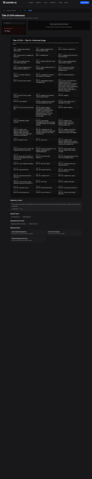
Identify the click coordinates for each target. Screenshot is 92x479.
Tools (45, 2)
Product (31, 2)
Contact (66, 2)
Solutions (38, 2)
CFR (25, 10)
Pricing (60, 2)
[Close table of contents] (4, 11)
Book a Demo (84, 2)
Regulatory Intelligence (11, 10)
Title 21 (30, 10)
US (20, 10)
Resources (52, 2)
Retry (8, 31)
